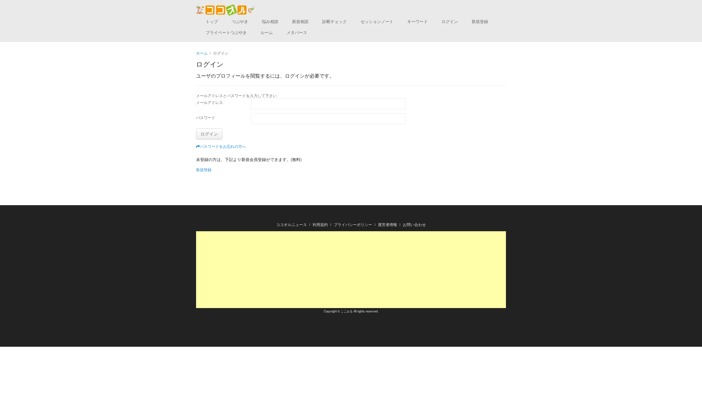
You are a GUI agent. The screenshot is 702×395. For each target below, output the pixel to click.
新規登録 (480, 21)
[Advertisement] (351, 269)
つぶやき (240, 21)
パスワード (205, 117)
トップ (212, 21)
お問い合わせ (414, 224)
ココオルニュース (291, 224)
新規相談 (300, 21)
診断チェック (334, 21)
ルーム (267, 32)
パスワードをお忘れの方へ (223, 146)
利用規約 (320, 224)
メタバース (297, 32)
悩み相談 (270, 21)
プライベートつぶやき (226, 32)
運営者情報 (387, 224)
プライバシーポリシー (353, 224)
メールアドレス (209, 102)
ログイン (449, 21)
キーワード (417, 21)
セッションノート (377, 21)
